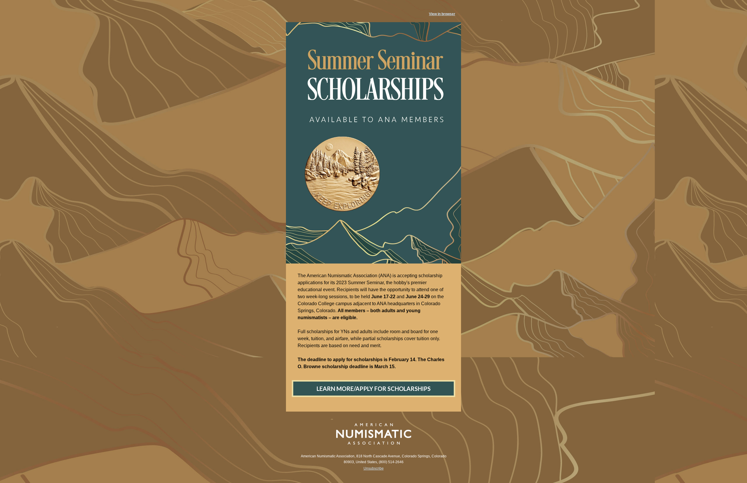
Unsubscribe (374, 468)
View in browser (442, 14)
